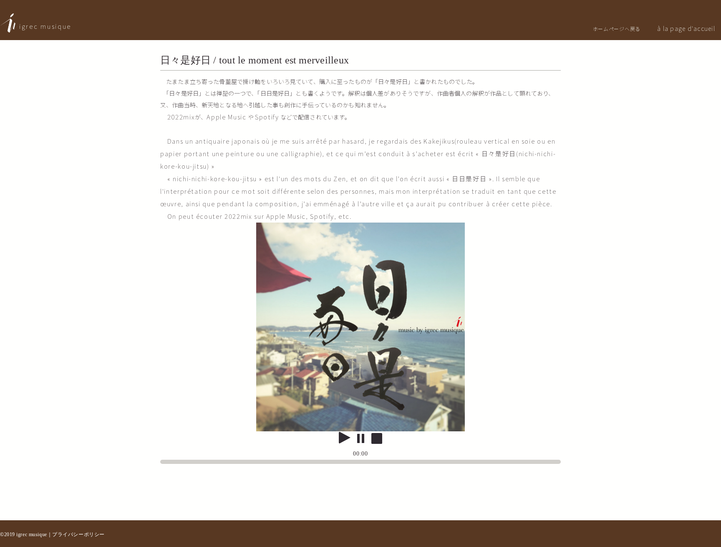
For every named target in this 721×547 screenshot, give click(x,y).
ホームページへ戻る (616, 28)
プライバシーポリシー (78, 534)
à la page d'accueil (686, 28)
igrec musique (45, 26)
